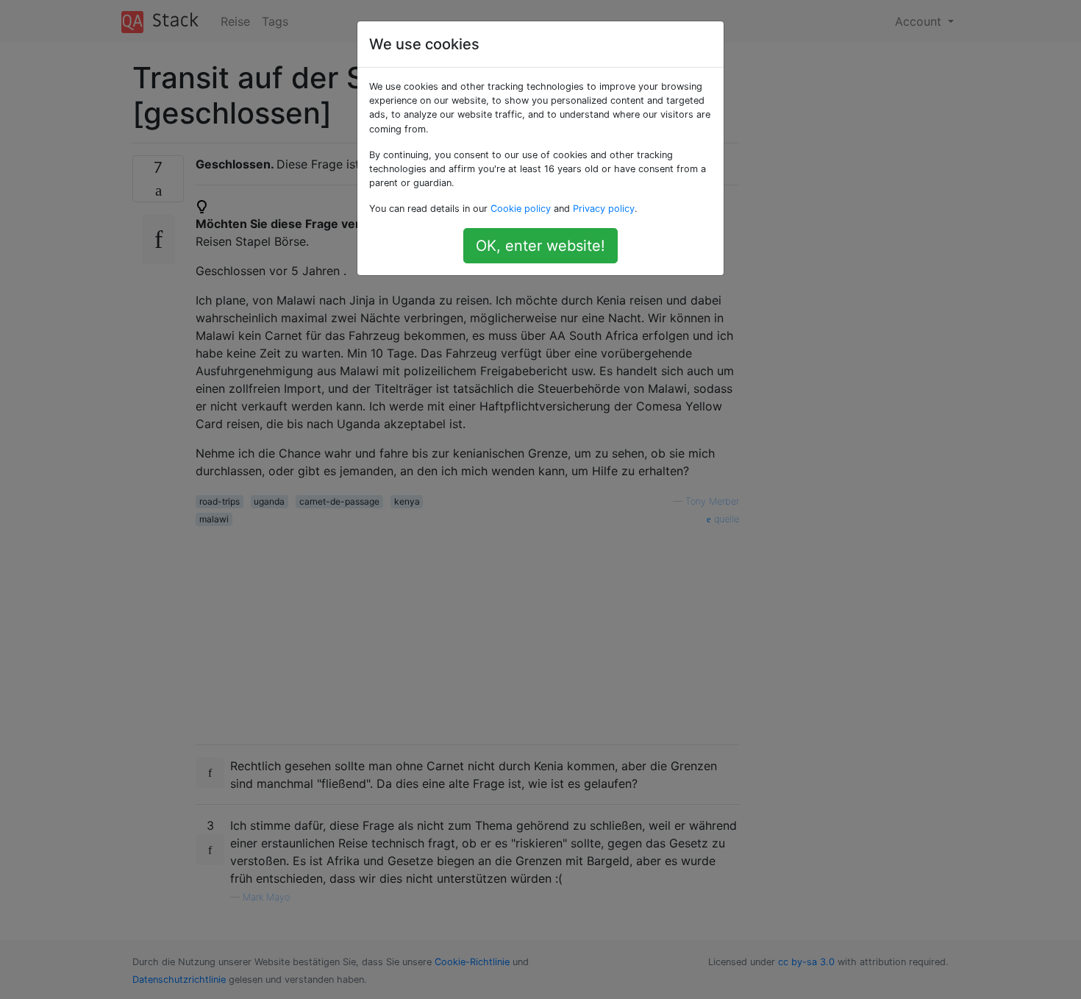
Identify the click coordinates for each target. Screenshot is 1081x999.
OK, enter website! (540, 246)
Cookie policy (520, 208)
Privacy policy (604, 208)
